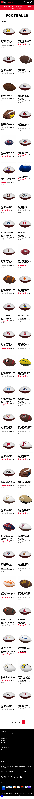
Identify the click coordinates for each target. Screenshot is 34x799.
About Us (3, 731)
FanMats (3, 749)
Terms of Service (5, 754)
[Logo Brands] (7, 2)
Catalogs (3, 782)
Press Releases (5, 742)
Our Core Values (5, 747)
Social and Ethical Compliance (8, 745)
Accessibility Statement (7, 733)
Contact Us (4, 738)
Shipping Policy (5, 756)
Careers (3, 740)
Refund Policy (4, 761)
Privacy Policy (4, 759)
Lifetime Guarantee (6, 736)
